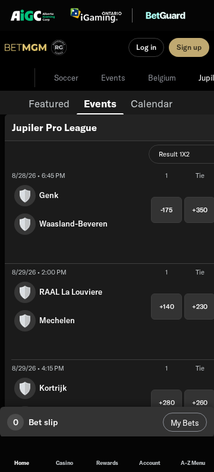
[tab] (49, 102)
